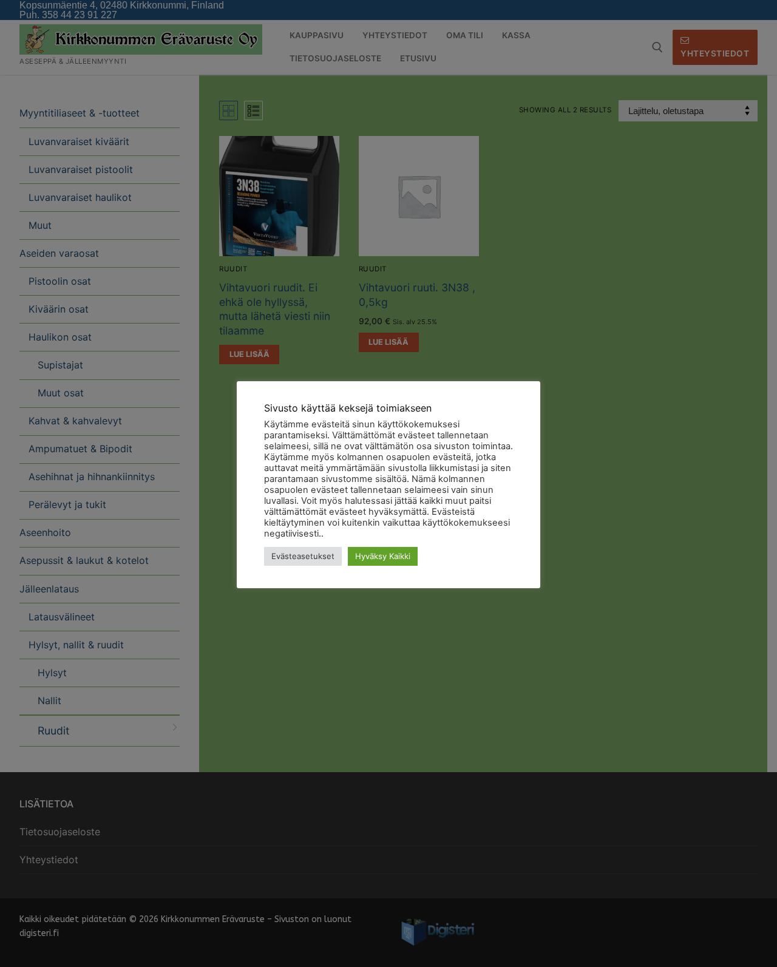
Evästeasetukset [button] (302, 556)
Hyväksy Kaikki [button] (382, 556)
